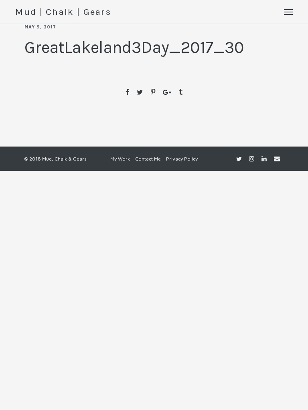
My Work (120, 159)
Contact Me (148, 159)
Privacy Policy (182, 159)
